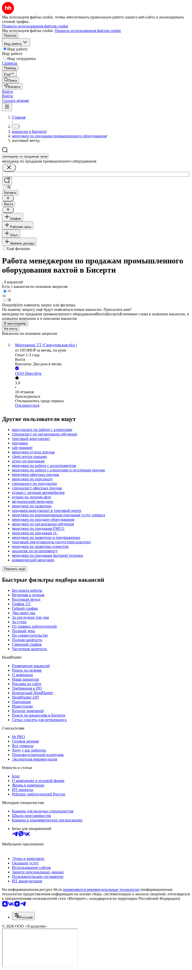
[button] (7, 91)
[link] (10, 80)
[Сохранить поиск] (7, 181)
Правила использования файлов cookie (88, 30)
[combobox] (25, 156)
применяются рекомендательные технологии (101, 889)
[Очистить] (9, 168)
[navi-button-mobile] (7, 107)
